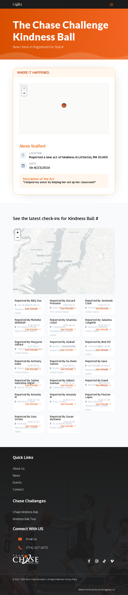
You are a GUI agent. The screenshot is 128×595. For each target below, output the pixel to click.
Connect (18, 489)
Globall (70, 342)
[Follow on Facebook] (89, 561)
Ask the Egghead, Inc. (106, 589)
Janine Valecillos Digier (27, 382)
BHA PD (106, 342)
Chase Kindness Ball (25, 512)
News (16, 475)
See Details (31, 308)
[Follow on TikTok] (104, 561)
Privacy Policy (71, 579)
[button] (64, 105)
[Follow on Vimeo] (112, 561)
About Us (18, 468)
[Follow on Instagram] (97, 561)
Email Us (31, 539)
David (104, 380)
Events (17, 482)
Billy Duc (36, 300)
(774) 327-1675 (37, 547)
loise (104, 361)
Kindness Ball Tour (24, 519)
